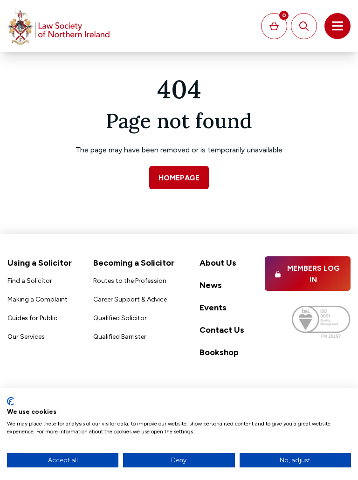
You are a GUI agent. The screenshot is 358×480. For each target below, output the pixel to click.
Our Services (26, 337)
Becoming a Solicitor (133, 263)
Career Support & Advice (130, 299)
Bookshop (219, 352)
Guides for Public (32, 318)
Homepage (179, 177)
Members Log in (313, 274)
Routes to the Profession (129, 281)
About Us (218, 263)
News (211, 285)
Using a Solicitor (39, 263)
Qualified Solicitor (120, 318)
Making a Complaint (37, 299)
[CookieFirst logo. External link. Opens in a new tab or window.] (10, 401)
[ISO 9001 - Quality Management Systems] (321, 322)
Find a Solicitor (29, 281)
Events (213, 307)
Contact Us (222, 330)
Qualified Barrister (119, 337)
